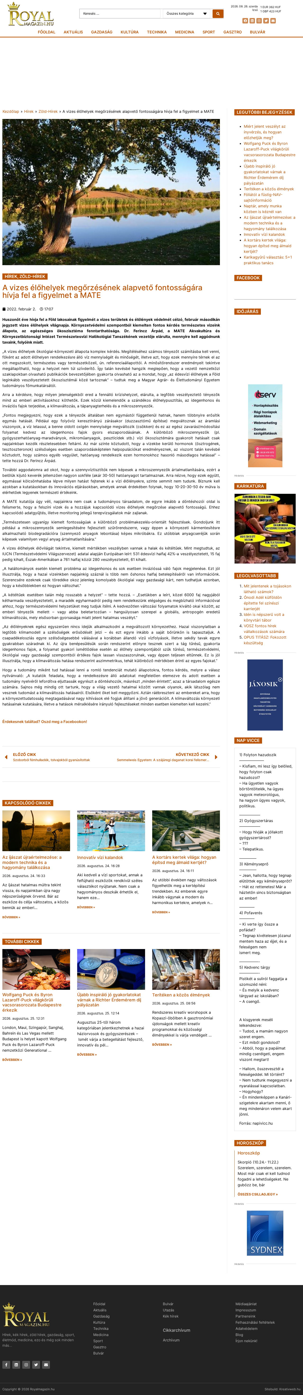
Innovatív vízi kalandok (100, 857)
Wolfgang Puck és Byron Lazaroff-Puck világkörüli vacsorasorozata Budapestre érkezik (32, 1002)
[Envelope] (273, 20)
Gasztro (232, 32)
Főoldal (46, 32)
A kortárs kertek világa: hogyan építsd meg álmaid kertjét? (184, 860)
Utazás (168, 1310)
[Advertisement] (151, 73)
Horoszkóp (249, 1152)
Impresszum (246, 1310)
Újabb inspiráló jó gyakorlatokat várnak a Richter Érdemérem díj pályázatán (109, 999)
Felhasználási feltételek (255, 1322)
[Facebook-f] (6, 1365)
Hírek (29, 111)
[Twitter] (266, 20)
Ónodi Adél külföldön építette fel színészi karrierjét (263, 603)
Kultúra (130, 32)
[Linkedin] (252, 20)
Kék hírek (170, 1316)
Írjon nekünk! (246, 1341)
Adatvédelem (247, 1328)
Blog (239, 1334)
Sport (209, 32)
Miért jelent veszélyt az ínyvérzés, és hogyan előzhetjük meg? (265, 132)
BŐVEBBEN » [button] (11, 917)
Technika (157, 32)
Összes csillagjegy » (258, 1194)
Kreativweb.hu (290, 1389)
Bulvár (257, 32)
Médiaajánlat (246, 1304)
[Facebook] (245, 20)
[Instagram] (259, 20)
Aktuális (73, 32)
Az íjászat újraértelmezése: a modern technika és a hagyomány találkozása (32, 862)
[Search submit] (218, 13)
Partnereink (245, 1316)
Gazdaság (101, 32)
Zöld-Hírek (48, 111)
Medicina (184, 32)
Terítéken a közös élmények (181, 994)
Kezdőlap (11, 111)
